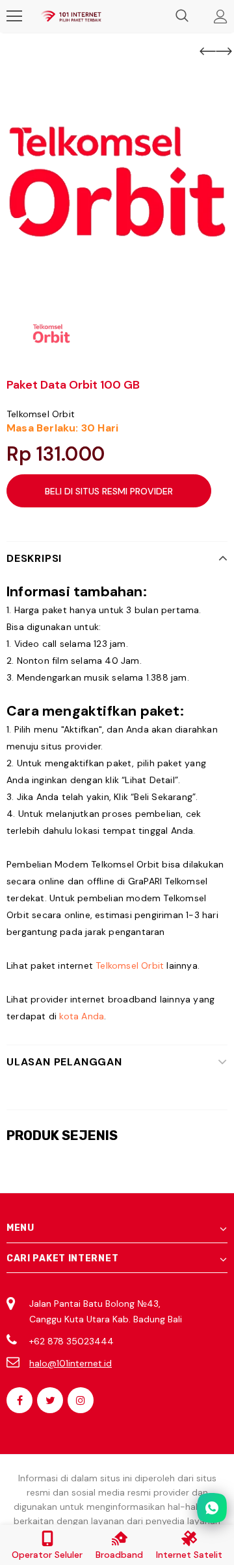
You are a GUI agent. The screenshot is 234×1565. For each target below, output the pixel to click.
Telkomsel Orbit (40, 414)
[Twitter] (50, 1400)
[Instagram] (81, 1400)
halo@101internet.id (70, 1363)
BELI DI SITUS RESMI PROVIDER (109, 491)
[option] (117, 185)
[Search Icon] (182, 16)
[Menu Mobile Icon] (14, 16)
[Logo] (70, 16)
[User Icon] (221, 16)
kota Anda (81, 1016)
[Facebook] (19, 1400)
